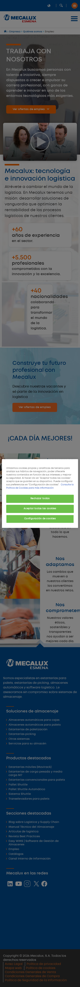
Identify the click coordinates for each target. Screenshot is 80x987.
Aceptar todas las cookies (40, 509)
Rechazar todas (40, 499)
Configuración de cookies (40, 519)
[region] (40, 493)
